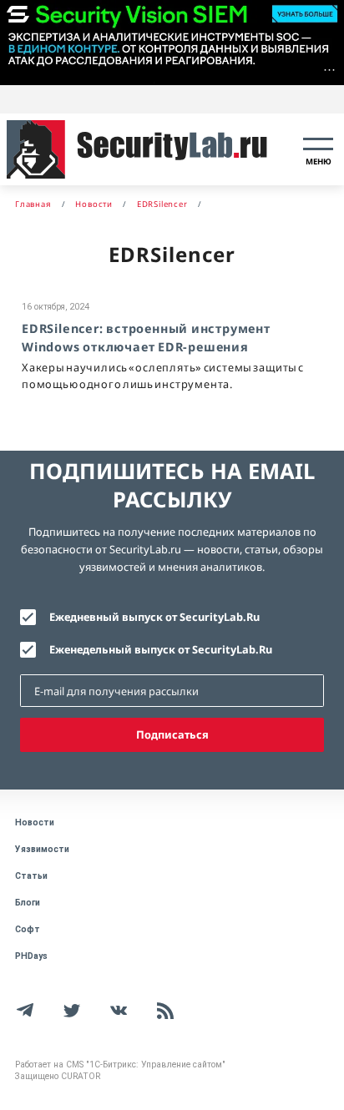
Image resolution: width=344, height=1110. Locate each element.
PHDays (31, 956)
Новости (34, 822)
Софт (27, 929)
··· (329, 70)
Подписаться (172, 734)
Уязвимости (42, 849)
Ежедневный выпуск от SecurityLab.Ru (154, 616)
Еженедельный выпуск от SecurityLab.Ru (160, 649)
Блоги (27, 902)
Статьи (31, 875)
